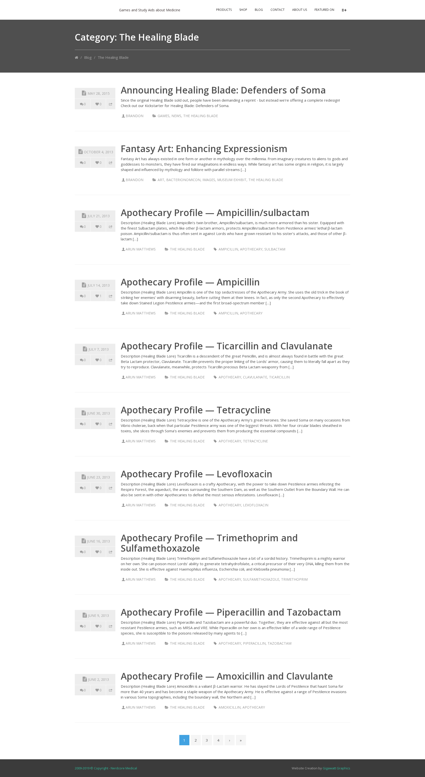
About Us (299, 10)
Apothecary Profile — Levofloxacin (196, 473)
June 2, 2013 (98, 679)
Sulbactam (274, 249)
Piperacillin (254, 643)
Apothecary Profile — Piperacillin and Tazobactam (231, 612)
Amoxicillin (230, 707)
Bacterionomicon (183, 179)
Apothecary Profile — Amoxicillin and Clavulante (227, 676)
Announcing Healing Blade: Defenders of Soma (223, 90)
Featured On (324, 10)
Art (161, 179)
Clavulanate (255, 377)
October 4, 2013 (98, 152)
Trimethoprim (294, 579)
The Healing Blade (200, 115)
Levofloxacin (255, 505)
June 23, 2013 (98, 477)
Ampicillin (228, 249)
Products (224, 10)
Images (208, 179)
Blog (259, 10)
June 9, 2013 (98, 615)
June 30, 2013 (98, 413)
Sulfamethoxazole (261, 579)
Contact (278, 10)
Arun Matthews (141, 249)
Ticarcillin (279, 377)
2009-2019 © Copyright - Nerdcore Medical (106, 768)
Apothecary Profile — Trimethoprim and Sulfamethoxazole (209, 542)
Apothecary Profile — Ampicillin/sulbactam (215, 212)
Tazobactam (279, 643)
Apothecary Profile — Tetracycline (196, 410)
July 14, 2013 (99, 285)
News (176, 115)
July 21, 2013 (99, 216)
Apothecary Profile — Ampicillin (190, 282)
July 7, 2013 (99, 349)
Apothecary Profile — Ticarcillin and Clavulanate (227, 346)
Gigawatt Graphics (336, 768)
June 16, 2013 (98, 541)
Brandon (134, 115)
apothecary (251, 249)
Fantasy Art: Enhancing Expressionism (204, 148)
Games (163, 115)
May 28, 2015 (99, 93)
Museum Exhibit (231, 179)
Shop (243, 10)
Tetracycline (255, 441)
